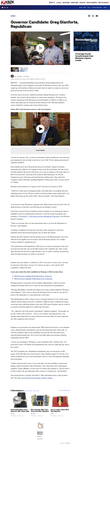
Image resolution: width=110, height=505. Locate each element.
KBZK (8, 7)
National (66, 2)
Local (59, 2)
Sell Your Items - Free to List (31, 390)
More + (106, 7)
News (88, 7)
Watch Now (103, 2)
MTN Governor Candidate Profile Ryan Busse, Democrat (33, 276)
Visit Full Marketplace (64, 390)
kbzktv (5, 7)
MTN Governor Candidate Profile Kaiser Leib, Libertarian (33, 279)
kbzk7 (3, 7)
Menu (51, 2)
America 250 (82, 7)
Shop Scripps (92, 2)
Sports (82, 2)
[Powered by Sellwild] (67, 443)
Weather (74, 2)
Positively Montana (97, 7)
